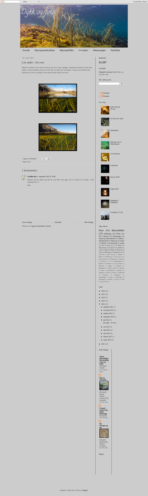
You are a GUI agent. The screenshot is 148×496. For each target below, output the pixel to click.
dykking (107, 234)
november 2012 (108, 310)
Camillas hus (31, 176)
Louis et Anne (118, 263)
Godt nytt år (118, 256)
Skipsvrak (114, 241)
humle (114, 272)
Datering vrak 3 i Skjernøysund (116, 143)
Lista (100, 252)
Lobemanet (114, 165)
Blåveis (101, 256)
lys (114, 245)
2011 (103, 344)
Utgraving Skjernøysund (107, 238)
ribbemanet (107, 252)
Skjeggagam (102, 268)
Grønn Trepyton (103, 259)
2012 (103, 304)
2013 (103, 301)
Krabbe (101, 263)
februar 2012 (107, 337)
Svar (28, 185)
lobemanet (105, 275)
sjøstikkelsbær (102, 277)
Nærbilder (115, 50)
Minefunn (101, 266)
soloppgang (102, 279)
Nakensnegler (99, 50)
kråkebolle (121, 272)
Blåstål (120, 254)
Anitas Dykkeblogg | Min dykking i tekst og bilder (104, 360)
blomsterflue (110, 270)
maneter (111, 248)
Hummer (122, 259)
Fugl (108, 245)
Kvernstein (108, 263)
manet (122, 243)
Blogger (85, 490)
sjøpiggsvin (117, 275)
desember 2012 (108, 307)
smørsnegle (119, 277)
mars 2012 (107, 333)
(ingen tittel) (114, 189)
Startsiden (58, 222)
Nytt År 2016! (115, 177)
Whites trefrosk (112, 268)
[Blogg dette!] (44, 159)
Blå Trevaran (111, 254)
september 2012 (108, 317)
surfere (117, 279)
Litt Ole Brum (115, 154)
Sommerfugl (113, 243)
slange (111, 277)
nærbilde (119, 248)
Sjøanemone (114, 130)
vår (123, 252)
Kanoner (119, 250)
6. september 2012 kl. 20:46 (46, 176)
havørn (108, 272)
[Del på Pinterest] (51, 159)
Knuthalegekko (118, 261)
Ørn (106, 281)
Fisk (118, 234)
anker (102, 270)
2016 (102, 254)
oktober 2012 (108, 313)
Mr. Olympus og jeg (103, 425)
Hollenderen (113, 259)
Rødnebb (118, 266)
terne (123, 279)
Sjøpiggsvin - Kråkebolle (114, 201)
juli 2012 (106, 320)
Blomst (103, 243)
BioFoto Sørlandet (102, 379)
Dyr (103, 245)
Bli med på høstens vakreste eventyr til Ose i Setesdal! (104, 396)
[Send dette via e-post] (42, 159)
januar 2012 (107, 340)
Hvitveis (103, 261)
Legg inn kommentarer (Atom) (40, 226)
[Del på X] (46, 159)
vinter (101, 250)
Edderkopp (109, 256)
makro (122, 241)
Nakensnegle (117, 236)
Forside (26, 50)
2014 (103, 297)
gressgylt (101, 272)
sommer (110, 279)
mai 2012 (106, 327)
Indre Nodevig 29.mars (115, 108)
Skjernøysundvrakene (45, 50)
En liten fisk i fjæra (116, 118)
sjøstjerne (117, 252)
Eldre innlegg (88, 222)
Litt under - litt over (109, 323)
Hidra (112, 250)
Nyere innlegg (27, 222)
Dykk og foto (37, 12)
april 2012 (107, 330)
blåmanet (119, 270)
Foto (29, 162)
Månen (110, 266)
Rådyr (120, 245)
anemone (121, 268)
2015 (103, 294)
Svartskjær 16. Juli (116, 212)
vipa (102, 281)
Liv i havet (103, 236)
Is (109, 261)
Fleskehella (103, 416)
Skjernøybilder (67, 50)
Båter (106, 250)
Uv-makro (83, 50)
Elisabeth (106, 93)
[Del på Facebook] (48, 159)
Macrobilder (118, 230)
